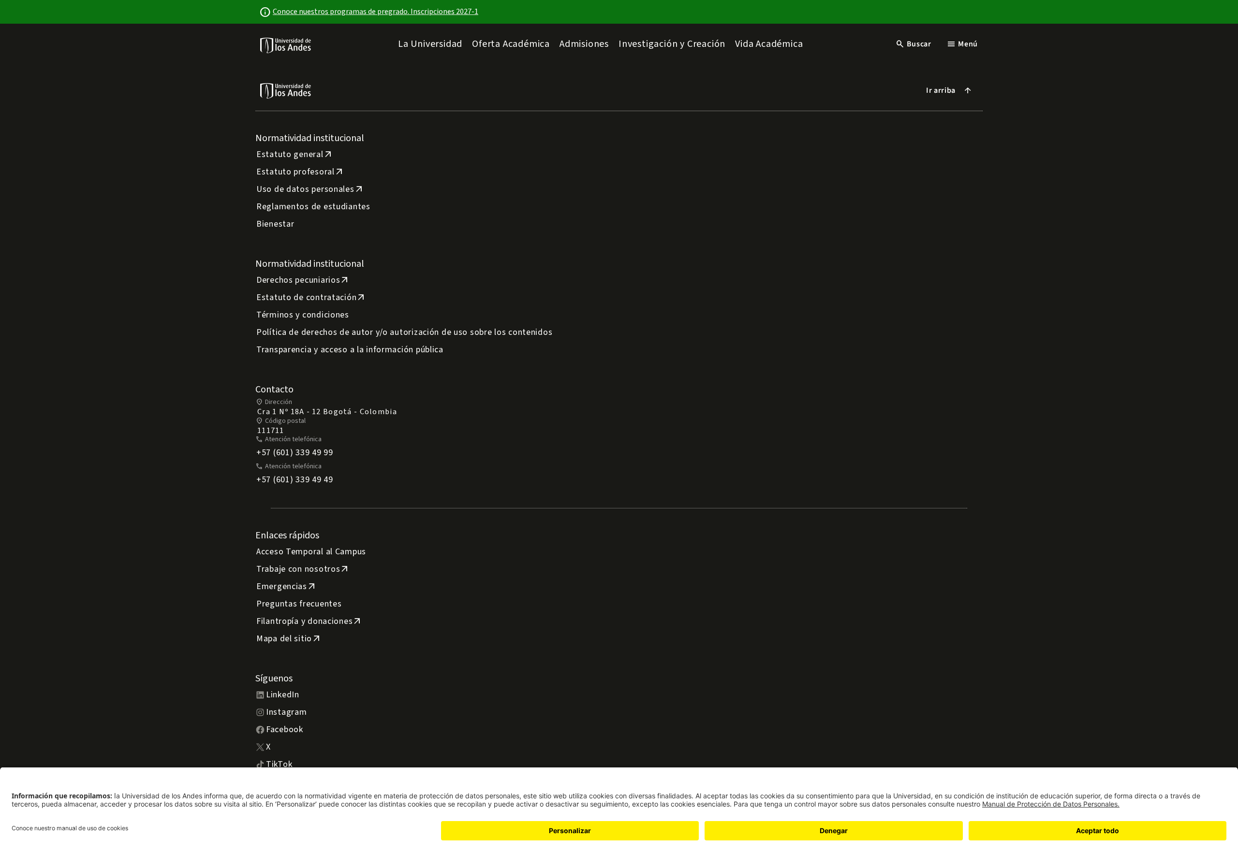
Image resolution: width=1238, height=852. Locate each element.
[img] (286, 45)
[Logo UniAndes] (286, 45)
